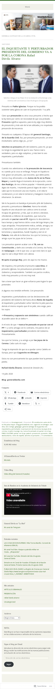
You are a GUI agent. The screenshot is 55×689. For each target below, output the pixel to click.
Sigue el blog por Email (13, 644)
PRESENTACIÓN (10, 594)
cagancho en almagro (41, 425)
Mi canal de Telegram (12, 527)
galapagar (18, 427)
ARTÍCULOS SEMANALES (13, 589)
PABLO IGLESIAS (7, 433)
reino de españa (18, 435)
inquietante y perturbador (11, 429)
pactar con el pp (19, 433)
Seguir (9, 664)
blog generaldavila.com (24, 425)
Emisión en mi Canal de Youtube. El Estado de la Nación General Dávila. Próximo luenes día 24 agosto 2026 (25, 563)
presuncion (36, 433)
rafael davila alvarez (11, 598)
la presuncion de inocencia (31, 429)
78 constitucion (37, 422)
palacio (28, 433)
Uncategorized (16, 422)
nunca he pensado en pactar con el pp (37, 431)
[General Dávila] (28, 29)
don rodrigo (10, 427)
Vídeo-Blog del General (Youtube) (17, 474)
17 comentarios (46, 435)
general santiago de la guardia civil (35, 427)
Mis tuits (7, 460)
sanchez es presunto (32, 435)
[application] (27, 502)
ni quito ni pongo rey (15, 431)
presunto (44, 433)
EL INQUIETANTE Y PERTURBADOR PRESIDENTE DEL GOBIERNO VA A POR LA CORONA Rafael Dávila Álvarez (27, 53)
